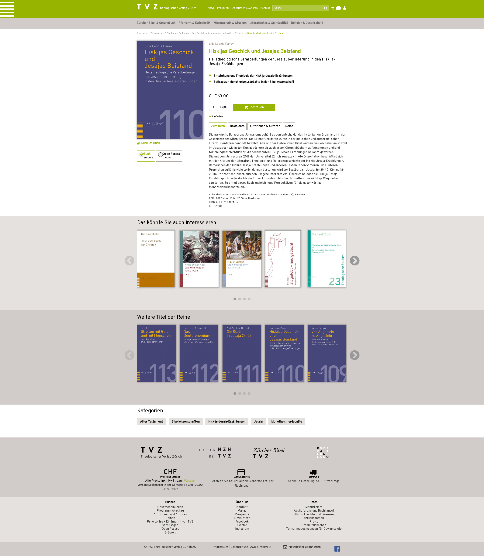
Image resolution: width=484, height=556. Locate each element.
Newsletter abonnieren (304, 547)
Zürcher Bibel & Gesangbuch (156, 23)
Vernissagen (170, 525)
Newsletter (242, 518)
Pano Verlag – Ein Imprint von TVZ (170, 522)
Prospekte (223, 8)
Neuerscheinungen (170, 507)
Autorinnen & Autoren (245, 8)
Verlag (242, 511)
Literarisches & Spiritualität (269, 23)
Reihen (170, 518)
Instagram (242, 529)
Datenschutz (239, 547)
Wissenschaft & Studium (230, 23)
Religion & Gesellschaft (307, 23)
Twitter (242, 525)
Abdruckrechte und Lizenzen (314, 514)
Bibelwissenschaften (186, 422)
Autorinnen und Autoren (170, 514)
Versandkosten (314, 518)
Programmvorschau (170, 511)
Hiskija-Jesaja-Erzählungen (226, 422)
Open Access (170, 529)
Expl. (223, 107)
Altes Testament (151, 422)
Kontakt (265, 8)
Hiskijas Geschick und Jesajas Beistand (264, 33)
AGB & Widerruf (260, 547)
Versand (189, 481)
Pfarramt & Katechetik (194, 23)
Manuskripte (314, 507)
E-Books (170, 533)
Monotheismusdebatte (286, 422)
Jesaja (258, 422)
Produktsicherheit (314, 525)
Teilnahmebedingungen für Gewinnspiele (314, 529)
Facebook (242, 522)
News (211, 8)
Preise (313, 522)
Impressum (220, 547)
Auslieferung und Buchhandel (314, 511)
